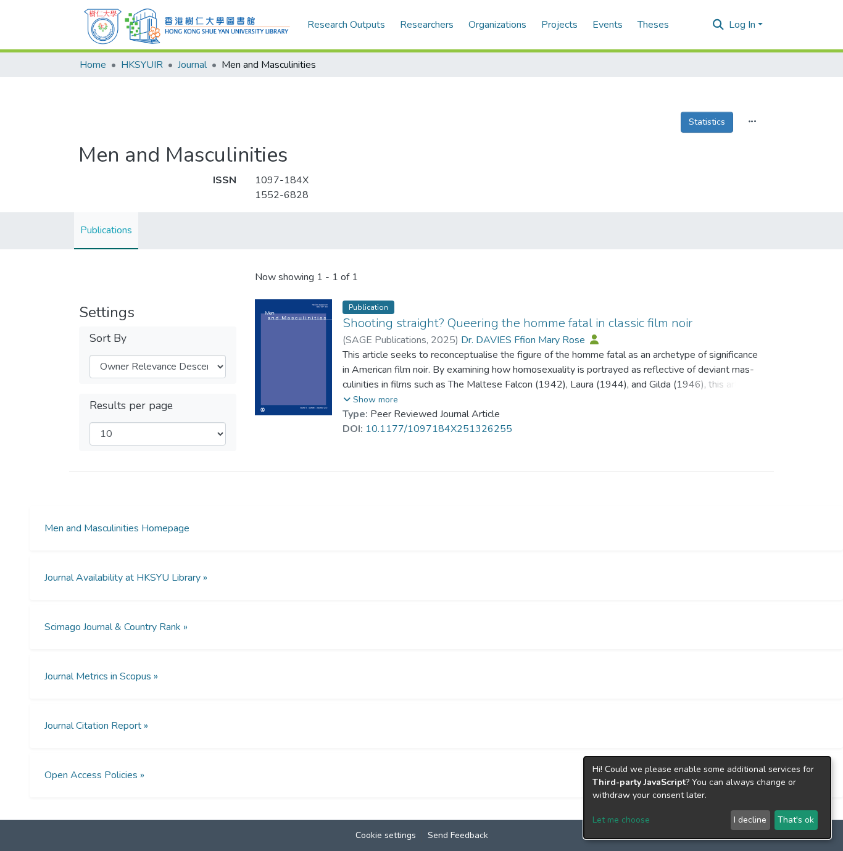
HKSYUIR (142, 65)
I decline (750, 820)
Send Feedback (458, 835)
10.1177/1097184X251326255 (438, 429)
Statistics (707, 122)
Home (93, 65)
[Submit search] (718, 25)
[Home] (187, 24)
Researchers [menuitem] (427, 24)
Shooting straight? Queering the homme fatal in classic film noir (517, 323)
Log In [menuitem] (742, 24)
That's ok (796, 820)
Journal (192, 65)
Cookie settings (385, 835)
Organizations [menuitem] (497, 24)
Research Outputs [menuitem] (346, 24)
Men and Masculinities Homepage (116, 528)
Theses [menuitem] (653, 24)
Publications (106, 230)
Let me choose (621, 820)
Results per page (131, 405)
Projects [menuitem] (559, 24)
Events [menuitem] (607, 24)
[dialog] (707, 798)
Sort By (108, 338)
